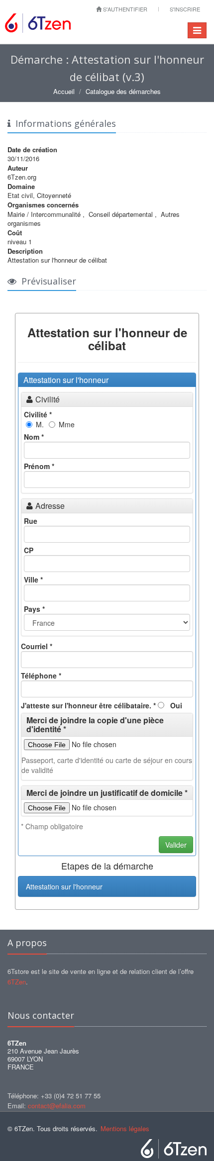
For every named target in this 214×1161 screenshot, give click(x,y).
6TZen (16, 981)
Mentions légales (125, 1128)
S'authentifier (124, 9)
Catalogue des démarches (123, 91)
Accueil (64, 91)
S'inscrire (185, 9)
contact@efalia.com (57, 1105)
